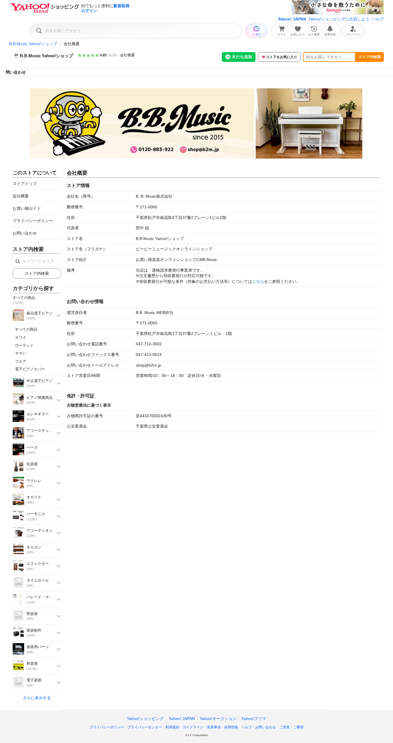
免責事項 (214, 727)
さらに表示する (37, 698)
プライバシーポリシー (33, 220)
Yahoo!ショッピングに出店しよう (338, 19)
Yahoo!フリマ (253, 718)
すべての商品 (26, 329)
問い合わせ (16, 72)
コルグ (20, 361)
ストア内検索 (369, 57)
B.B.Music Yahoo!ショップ (33, 43)
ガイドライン (193, 727)
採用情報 (231, 727)
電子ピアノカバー (30, 369)
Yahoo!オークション (218, 718)
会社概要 (127, 55)
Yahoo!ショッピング (145, 718)
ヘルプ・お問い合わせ (258, 727)
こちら (258, 281)
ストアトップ (25, 183)
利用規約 (172, 727)
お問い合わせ (25, 233)
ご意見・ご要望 (291, 727)
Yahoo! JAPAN (292, 19)
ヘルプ (378, 19)
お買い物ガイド (27, 208)
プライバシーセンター (144, 727)
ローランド (24, 345)
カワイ (20, 337)
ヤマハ (20, 353)
